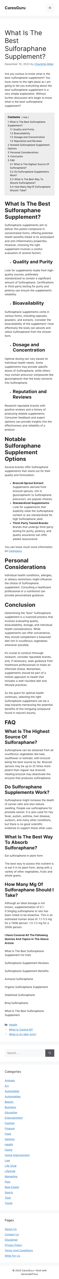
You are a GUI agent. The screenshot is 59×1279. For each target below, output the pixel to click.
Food (8, 1133)
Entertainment (14, 1117)
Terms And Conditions (19, 1250)
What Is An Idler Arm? (22, 1034)
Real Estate (12, 1187)
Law (7, 1160)
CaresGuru (15, 7)
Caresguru (15, 551)
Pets (7, 1181)
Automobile (12, 1091)
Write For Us (12, 1255)
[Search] (49, 1053)
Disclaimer (11, 1239)
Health (13, 1024)
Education (11, 1112)
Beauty (9, 1101)
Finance (10, 1128)
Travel (8, 1203)
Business (10, 1107)
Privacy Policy (13, 1245)
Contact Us (12, 1234)
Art (7, 1085)
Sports (9, 1192)
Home (8, 1149)
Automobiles (13, 1096)
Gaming (9, 1139)
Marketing (11, 1176)
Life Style (11, 1165)
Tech (8, 1197)
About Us (11, 1229)
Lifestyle (10, 1171)
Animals (10, 1080)
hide (25, 117)
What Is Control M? (21, 1029)
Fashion (10, 1123)
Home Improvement (17, 1155)
